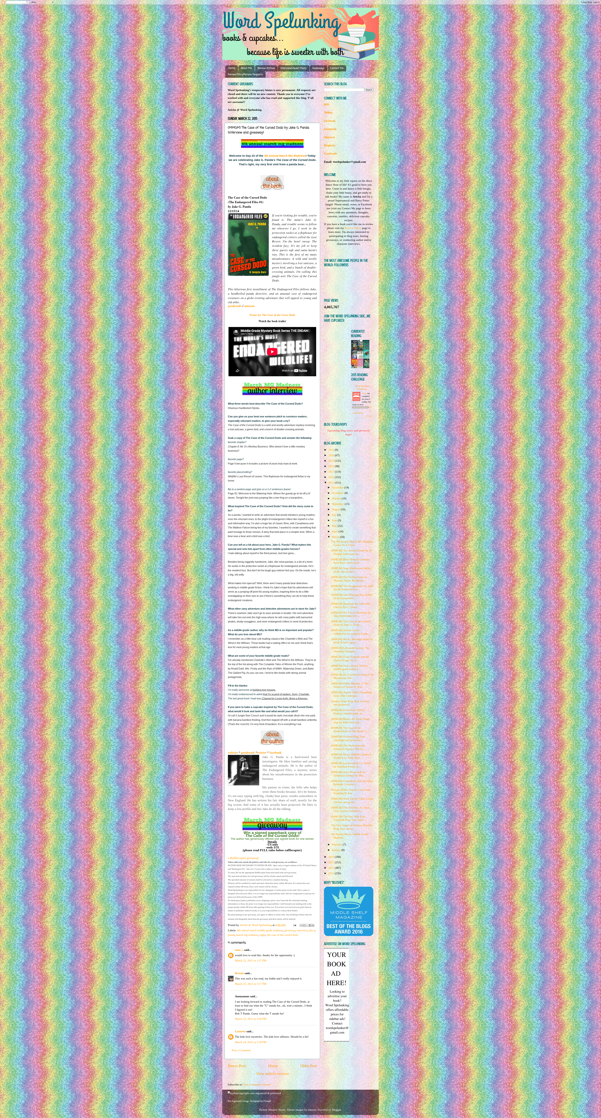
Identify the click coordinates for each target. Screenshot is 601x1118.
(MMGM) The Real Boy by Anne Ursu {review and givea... (350, 809)
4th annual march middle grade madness (260, 930)
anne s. (239, 949)
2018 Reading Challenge (362, 387)
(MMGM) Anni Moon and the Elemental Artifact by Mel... (348, 774)
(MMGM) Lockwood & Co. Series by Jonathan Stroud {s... (351, 765)
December (338, 487)
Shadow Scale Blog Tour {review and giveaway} (350, 703)
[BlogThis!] (304, 925)
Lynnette (240, 1031)
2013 (331, 862)
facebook (276, 752)
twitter (262, 752)
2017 (331, 471)
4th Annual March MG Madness (285, 155)
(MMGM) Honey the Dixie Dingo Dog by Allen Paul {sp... (350, 720)
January (336, 850)
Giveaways (318, 68)
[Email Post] (294, 925)
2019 (331, 460)
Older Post (308, 1066)
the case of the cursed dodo (282, 934)
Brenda (239, 973)
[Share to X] (307, 925)
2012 (331, 867)
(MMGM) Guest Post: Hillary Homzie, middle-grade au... (348, 711)
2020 (331, 455)
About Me (246, 68)
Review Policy (353, 228)
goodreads (235, 306)
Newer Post (237, 1066)
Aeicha (364, 393)
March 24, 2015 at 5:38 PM (250, 1042)
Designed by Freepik (260, 1101)
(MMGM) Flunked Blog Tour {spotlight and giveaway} (348, 738)
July (334, 514)
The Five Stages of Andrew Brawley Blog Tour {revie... (351, 827)
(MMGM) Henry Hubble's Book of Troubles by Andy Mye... (351, 756)
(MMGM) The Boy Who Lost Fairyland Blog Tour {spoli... (349, 818)
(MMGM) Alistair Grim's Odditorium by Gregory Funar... (350, 632)
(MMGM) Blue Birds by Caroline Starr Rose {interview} (350, 561)
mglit (263, 934)
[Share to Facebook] (310, 925)
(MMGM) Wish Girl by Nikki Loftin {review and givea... (352, 800)
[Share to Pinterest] (313, 925)
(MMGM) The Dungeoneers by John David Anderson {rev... (352, 587)
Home (232, 68)
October (337, 498)
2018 (331, 466)
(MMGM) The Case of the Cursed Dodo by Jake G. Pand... (350, 623)
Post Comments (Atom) (256, 1084)
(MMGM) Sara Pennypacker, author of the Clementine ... (351, 596)
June (335, 520)
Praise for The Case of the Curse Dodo (272, 315)
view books (368, 416)
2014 (331, 856)
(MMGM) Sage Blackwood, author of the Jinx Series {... (351, 570)
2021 (331, 449)
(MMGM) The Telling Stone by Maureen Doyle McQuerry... (349, 578)
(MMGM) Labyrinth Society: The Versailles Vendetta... (350, 649)
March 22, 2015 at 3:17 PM (250, 983)
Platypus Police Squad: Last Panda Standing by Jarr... (350, 791)
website (233, 752)
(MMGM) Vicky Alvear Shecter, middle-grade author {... (349, 667)
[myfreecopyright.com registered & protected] (254, 1093)
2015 (331, 482)
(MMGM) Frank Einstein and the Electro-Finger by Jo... (350, 658)
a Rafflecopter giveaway (243, 858)
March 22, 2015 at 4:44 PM (250, 1018)
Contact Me (336, 68)
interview (302, 930)
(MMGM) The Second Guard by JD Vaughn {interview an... (351, 552)
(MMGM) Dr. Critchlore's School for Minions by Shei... (352, 676)
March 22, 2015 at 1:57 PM (250, 960)
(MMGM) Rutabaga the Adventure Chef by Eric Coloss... (351, 605)
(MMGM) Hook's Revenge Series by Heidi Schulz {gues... (352, 641)
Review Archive (266, 68)
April (335, 531)
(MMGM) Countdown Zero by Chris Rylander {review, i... (352, 782)
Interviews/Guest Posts (293, 68)
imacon (312, 1109)
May (335, 525)
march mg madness (247, 934)
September (338, 503)
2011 (331, 873)
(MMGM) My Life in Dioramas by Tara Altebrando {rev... (351, 614)
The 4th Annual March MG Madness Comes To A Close (352, 543)
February (337, 844)
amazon (249, 306)
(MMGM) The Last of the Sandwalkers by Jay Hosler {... (350, 729)
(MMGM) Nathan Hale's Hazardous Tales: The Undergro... (351, 694)
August (336, 509)
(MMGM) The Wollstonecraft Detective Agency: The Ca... (348, 747)
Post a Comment (241, 1050)
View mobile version (272, 1073)
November (338, 492)
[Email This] (301, 925)
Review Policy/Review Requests (245, 74)
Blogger (336, 1109)
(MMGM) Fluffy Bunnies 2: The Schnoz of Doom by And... (349, 685)
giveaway (289, 930)
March (336, 536)
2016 (331, 477)
